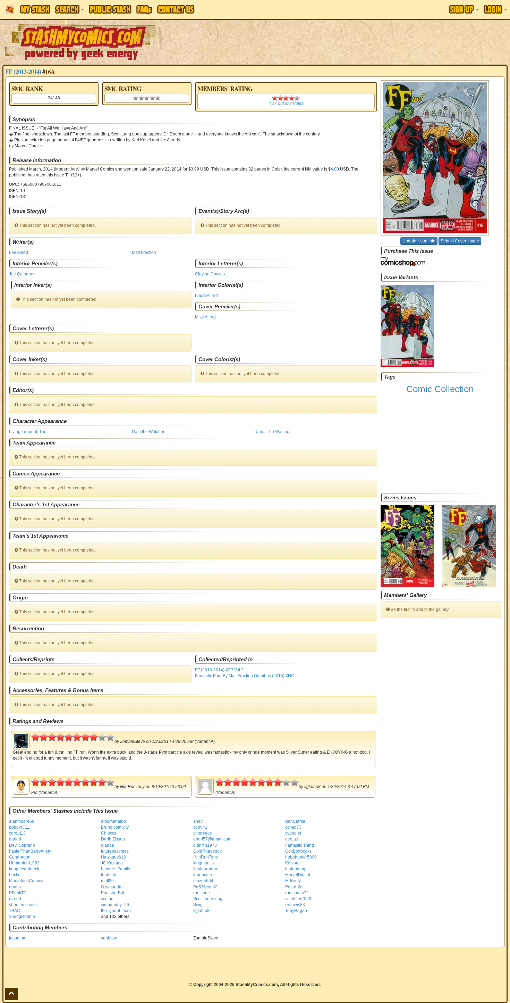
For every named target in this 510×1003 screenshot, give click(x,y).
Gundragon (20, 857)
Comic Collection (440, 389)
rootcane (201, 892)
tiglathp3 (201, 910)
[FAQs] (144, 9)
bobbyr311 (19, 827)
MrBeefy (293, 880)
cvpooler (293, 833)
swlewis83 (295, 904)
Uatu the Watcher (148, 431)
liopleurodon (205, 869)
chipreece (202, 833)
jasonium (17, 938)
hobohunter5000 (301, 857)
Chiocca (109, 833)
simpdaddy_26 (115, 904)
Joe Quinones (22, 274)
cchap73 (293, 827)
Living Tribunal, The (27, 431)
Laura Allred (206, 295)
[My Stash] (35, 9)
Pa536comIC (205, 887)
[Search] (69, 9)
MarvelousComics (26, 880)
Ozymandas (112, 887)
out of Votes (286, 103)
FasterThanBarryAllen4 (31, 851)
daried (15, 839)
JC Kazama (112, 863)
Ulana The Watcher (272, 431)
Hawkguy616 (113, 857)
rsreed (15, 898)
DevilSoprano (22, 845)
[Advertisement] (360, 41)
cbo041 (200, 827)
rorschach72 (297, 892)
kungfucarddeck (24, 869)
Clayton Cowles (210, 274)
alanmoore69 (21, 821)
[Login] (495, 9)
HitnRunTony (205, 857)
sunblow (109, 938)
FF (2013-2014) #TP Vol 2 (219, 670)
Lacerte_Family (115, 869)
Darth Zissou (113, 839)
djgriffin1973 (205, 845)
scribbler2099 (298, 898)
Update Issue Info (418, 241)
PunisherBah (113, 892)
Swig (198, 904)
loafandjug (295, 869)
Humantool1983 (24, 863)
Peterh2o (294, 887)
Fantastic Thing (299, 845)
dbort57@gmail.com (212, 839)
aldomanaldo (113, 821)
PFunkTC (18, 892)
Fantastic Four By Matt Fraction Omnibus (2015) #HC (244, 675)
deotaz (291, 839)
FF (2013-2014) (23, 71)
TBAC (14, 910)
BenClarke (295, 821)
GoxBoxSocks (298, 851)
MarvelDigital (297, 874)
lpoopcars (202, 874)
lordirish (108, 874)
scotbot (107, 898)
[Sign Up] (464, 9)
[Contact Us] (176, 9)
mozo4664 (203, 880)
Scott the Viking (207, 898)
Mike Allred (205, 317)
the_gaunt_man (116, 910)
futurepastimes (115, 851)
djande (107, 845)
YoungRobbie (22, 916)
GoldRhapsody (207, 851)
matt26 (107, 880)
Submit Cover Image (460, 241)
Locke (14, 874)
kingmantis (203, 863)
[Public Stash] (110, 9)
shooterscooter (23, 904)
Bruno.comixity (115, 827)
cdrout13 (17, 833)
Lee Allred (18, 252)
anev (198, 821)
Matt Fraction (144, 252)
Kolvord (292, 863)
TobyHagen (296, 910)
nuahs (15, 887)
